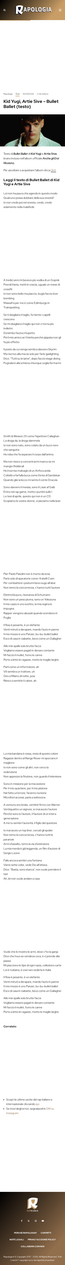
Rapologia (7, 94)
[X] (28, 1220)
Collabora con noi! (32, 1246)
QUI (53, 170)
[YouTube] (42, 1220)
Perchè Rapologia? (25, 1232)
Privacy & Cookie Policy (42, 1239)
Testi (17, 94)
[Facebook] (22, 1220)
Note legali (17, 1239)
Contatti (46, 1232)
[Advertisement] (32, 59)
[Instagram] (35, 1220)
